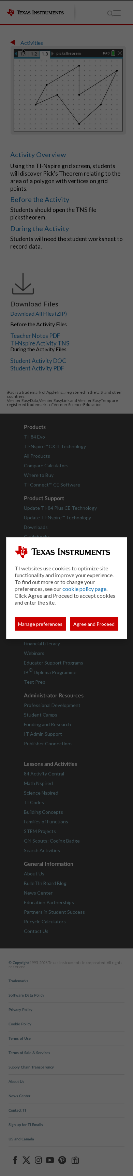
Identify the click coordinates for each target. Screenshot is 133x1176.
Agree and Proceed (94, 624)
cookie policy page (84, 588)
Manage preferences (40, 624)
